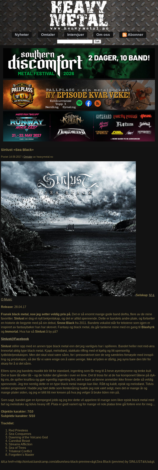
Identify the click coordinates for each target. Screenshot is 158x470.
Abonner (135, 35)
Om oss (103, 35)
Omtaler (48, 35)
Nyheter (22, 35)
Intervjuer (75, 35)
